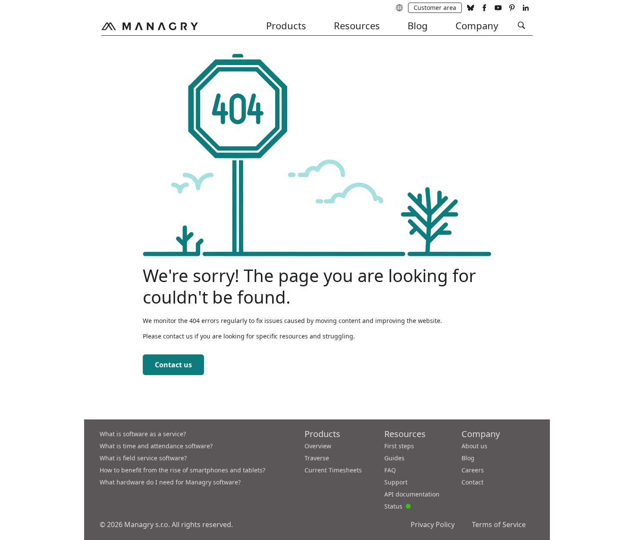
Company (476, 25)
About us (474, 446)
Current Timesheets (333, 470)
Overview (317, 446)
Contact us (173, 364)
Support (396, 482)
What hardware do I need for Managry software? (170, 482)
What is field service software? (143, 458)
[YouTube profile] (498, 8)
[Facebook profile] (484, 8)
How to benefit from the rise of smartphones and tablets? (182, 470)
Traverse (316, 458)
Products (286, 25)
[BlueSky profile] (470, 8)
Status (397, 505)
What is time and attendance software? (156, 446)
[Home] (149, 26)
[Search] (521, 25)
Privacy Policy (433, 524)
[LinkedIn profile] (526, 8)
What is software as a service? (143, 434)
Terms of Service (499, 524)
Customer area (435, 7)
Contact (472, 482)
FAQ (390, 470)
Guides (394, 458)
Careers (472, 470)
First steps (399, 446)
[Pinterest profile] (512, 8)
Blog (418, 25)
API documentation (411, 494)
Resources (357, 25)
